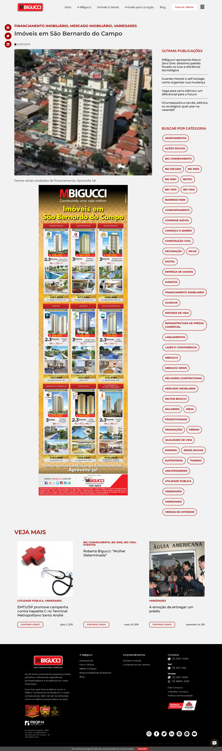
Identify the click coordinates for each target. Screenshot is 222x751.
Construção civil (178, 241)
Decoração (173, 251)
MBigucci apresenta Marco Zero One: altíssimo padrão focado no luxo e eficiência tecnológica (181, 65)
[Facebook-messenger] (187, 733)
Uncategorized (176, 470)
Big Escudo (173, 169)
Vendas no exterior (179, 512)
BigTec (187, 179)
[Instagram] (149, 733)
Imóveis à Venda (108, 7)
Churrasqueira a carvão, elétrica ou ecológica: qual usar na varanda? (185, 106)
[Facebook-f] (156, 733)
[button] (8, 27)
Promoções (173, 429)
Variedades (173, 491)
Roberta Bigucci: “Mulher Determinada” (104, 553)
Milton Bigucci (176, 398)
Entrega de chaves (179, 271)
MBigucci (171, 357)
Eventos (171, 282)
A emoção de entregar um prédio (171, 609)
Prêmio (194, 429)
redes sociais (193, 450)
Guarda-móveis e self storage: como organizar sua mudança (183, 80)
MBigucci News (176, 368)
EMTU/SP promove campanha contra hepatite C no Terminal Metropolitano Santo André (42, 611)
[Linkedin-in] (171, 733)
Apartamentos (175, 138)
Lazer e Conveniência (181, 347)
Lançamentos (175, 337)
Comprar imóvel (177, 220)
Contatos (173, 655)
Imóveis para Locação (139, 7)
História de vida (177, 313)
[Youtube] (194, 733)
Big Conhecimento (178, 158)
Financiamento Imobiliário (184, 292)
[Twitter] (164, 733)
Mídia (190, 409)
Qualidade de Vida (178, 440)
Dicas (192, 251)
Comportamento (177, 210)
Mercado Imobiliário (180, 388)
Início (68, 7)
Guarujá (171, 302)
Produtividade (176, 419)
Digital (170, 261)
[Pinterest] (179, 733)
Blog (162, 7)
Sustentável (174, 460)
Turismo (196, 460)
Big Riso (193, 169)
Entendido (142, 749)
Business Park (175, 199)
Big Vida (171, 189)
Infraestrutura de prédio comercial (184, 325)
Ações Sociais (175, 148)
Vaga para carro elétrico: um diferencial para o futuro (182, 92)
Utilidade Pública (178, 481)
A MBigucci (84, 7)
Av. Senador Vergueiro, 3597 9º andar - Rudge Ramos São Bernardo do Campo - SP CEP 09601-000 (37, 733)
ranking (171, 450)
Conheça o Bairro (178, 230)
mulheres (172, 409)
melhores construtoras (183, 378)
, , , (109, 543)
